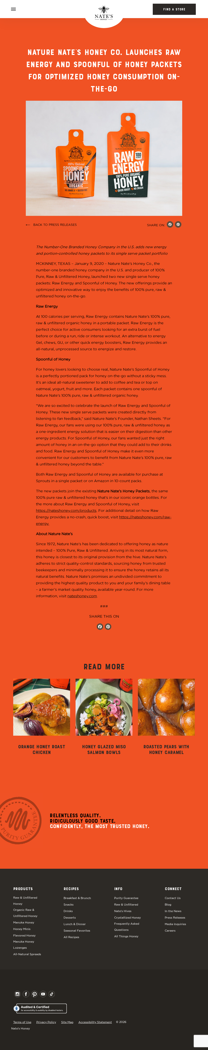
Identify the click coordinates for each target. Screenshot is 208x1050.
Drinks (68, 911)
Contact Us (173, 898)
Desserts (70, 917)
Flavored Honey (24, 935)
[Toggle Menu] (13, 9)
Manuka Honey (23, 922)
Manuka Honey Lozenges (23, 944)
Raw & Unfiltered (126, 904)
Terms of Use (22, 1022)
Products (23, 889)
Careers (170, 930)
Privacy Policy (46, 1022)
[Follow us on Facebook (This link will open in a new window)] (100, 627)
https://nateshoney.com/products (66, 510)
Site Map (67, 1022)
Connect (173, 889)
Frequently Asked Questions (126, 926)
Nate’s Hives (122, 911)
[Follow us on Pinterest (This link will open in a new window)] (108, 627)
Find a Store (174, 9)
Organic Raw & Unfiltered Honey (25, 913)
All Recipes (71, 937)
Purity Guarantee (126, 898)
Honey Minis (21, 929)
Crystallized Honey (127, 917)
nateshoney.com (82, 596)
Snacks (69, 904)
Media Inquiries (175, 924)
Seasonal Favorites (77, 930)
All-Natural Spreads (27, 954)
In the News (173, 911)
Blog (168, 904)
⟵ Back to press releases (51, 224)
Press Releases (175, 917)
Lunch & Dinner (75, 924)
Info (118, 889)
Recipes (71, 889)
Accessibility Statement (95, 1022)
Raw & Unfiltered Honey (25, 900)
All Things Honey (126, 936)
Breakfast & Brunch (77, 898)
